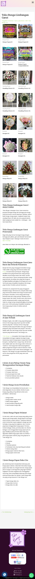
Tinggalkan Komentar (8, 20)
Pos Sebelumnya (6, 512)
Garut (16, 20)
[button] (32, 2)
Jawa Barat (21, 20)
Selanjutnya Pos (29, 512)
